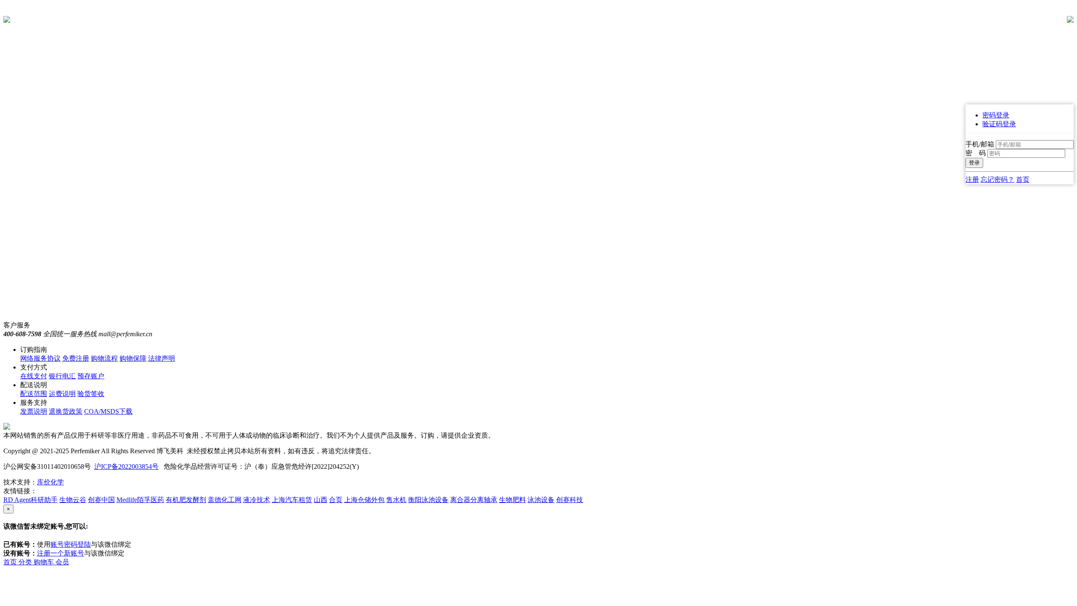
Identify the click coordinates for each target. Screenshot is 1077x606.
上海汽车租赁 (292, 499)
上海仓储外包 (364, 499)
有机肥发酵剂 (186, 499)
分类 (26, 562)
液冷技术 (256, 499)
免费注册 (75, 358)
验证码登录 (999, 124)
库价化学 (50, 482)
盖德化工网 (224, 499)
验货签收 (90, 393)
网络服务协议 (40, 358)
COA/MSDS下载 (108, 411)
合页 (335, 499)
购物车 (45, 562)
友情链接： (20, 490)
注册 (972, 179)
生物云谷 (72, 499)
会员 (62, 562)
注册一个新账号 (60, 553)
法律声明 (161, 358)
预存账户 (90, 376)
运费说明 (62, 393)
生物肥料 (512, 499)
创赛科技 (569, 499)
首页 (1022, 179)
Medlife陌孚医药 (140, 499)
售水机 (396, 499)
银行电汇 (62, 376)
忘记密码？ (997, 179)
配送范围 (33, 393)
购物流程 (104, 358)
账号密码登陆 (70, 544)
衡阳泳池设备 (428, 499)
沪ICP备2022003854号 (126, 466)
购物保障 (132, 358)
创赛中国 (101, 499)
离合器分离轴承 (473, 499)
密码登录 (995, 115)
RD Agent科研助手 (30, 499)
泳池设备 (541, 499)
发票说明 (33, 411)
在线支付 (33, 376)
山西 (320, 499)
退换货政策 (65, 411)
